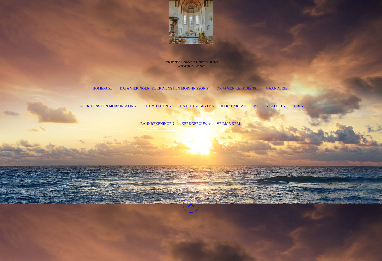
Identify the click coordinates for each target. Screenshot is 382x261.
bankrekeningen (157, 124)
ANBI (295, 106)
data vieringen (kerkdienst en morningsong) (164, 88)
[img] (191, 22)
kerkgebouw (194, 124)
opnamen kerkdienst (237, 88)
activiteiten (155, 106)
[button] (191, 205)
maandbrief (277, 88)
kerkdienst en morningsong (108, 106)
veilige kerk (229, 124)
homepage (103, 88)
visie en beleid (268, 106)
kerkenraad (233, 106)
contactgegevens (196, 106)
